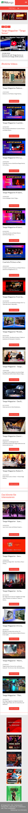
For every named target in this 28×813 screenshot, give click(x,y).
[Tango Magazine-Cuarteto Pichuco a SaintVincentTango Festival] (14, 112)
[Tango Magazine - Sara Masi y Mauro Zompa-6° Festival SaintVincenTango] (14, 545)
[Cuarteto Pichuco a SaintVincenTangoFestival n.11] (14, 251)
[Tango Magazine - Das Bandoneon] (14, 390)
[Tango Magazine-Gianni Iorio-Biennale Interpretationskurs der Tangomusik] (14, 425)
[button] (14, 77)
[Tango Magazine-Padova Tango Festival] (14, 77)
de (26, 2)
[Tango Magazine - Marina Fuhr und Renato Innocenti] (14, 649)
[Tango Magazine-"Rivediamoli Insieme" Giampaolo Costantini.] (14, 321)
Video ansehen (14, 101)
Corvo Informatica (22, 810)
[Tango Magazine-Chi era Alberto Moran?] (14, 615)
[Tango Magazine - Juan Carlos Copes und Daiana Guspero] (14, 510)
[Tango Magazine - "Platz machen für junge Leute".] (14, 684)
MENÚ (12, 8)
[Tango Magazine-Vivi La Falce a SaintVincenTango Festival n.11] (14, 147)
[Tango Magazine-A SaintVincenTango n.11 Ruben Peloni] (14, 216)
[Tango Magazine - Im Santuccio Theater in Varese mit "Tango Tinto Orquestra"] (14, 580)
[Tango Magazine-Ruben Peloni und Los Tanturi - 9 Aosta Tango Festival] (14, 460)
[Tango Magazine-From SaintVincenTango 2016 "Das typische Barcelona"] (14, 286)
